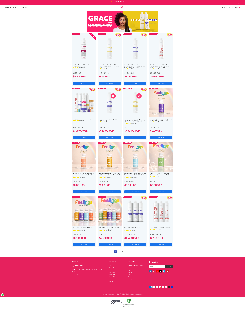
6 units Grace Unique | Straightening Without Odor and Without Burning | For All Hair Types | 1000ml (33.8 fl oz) (134, 120)
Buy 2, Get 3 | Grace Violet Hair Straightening (132, 228)
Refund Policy (112, 281)
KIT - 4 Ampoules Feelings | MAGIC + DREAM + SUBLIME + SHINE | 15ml (82, 228)
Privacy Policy (112, 274)
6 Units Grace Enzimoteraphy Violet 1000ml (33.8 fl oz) (108, 119)
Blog (129, 270)
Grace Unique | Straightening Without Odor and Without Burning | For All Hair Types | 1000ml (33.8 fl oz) (109, 66)
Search (129, 274)
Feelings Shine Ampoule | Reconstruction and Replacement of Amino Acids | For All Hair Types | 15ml (109, 175)
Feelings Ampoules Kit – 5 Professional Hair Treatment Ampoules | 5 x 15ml (109, 228)
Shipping (130, 272)
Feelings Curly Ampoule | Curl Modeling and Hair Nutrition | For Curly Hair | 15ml (160, 174)
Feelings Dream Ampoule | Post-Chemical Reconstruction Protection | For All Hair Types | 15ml (135, 175)
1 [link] (115, 252)
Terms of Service (112, 279)
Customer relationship (114, 270)
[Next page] (129, 251)
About (110, 265)
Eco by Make (112, 272)
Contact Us (130, 276)
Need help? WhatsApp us (234, 3)
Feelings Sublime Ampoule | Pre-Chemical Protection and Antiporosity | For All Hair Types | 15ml (83, 175)
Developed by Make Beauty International (85, 287)
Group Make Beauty (113, 267)
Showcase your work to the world (135, 265)
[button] (8, 8)
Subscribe (169, 266)
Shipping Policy (112, 276)
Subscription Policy (132, 279)
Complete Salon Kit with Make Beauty (83, 119)
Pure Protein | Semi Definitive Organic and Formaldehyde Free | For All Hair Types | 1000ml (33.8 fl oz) (160, 66)
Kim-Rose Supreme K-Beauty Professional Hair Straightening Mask (83, 65)
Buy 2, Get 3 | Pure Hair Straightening (160, 227)
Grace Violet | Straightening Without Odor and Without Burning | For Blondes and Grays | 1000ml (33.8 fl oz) (135, 66)
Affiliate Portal (131, 267)
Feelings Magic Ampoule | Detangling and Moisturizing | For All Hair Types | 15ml (161, 119)
